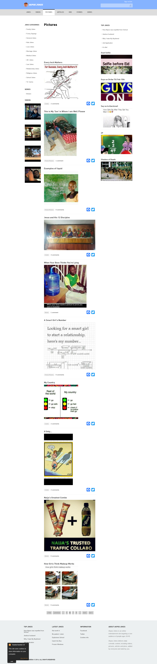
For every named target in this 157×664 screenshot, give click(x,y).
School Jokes (30, 77)
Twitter (82, 634)
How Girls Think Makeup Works (59, 564)
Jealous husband (108, 34)
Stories (79, 12)
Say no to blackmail (109, 106)
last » (91, 613)
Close (25, 645)
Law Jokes (30, 64)
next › (85, 613)
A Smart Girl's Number (55, 320)
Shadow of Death (108, 160)
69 (102, 133)
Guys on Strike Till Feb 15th (113, 80)
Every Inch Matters (53, 63)
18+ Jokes (29, 60)
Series (89, 12)
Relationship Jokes (32, 69)
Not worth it (56, 630)
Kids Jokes (30, 42)
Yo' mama (29, 82)
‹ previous (56, 613)
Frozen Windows (57, 644)
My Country (49, 383)
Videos (38, 12)
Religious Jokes (31, 73)
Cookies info (84, 637)
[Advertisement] (70, 44)
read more (11, 662)
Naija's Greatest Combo (55, 498)
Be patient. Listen (58, 634)
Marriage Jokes (31, 51)
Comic (47, 104)
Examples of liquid (53, 169)
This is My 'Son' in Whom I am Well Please (64, 112)
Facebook (83, 630)
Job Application (108, 43)
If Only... (48, 432)
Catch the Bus (57, 641)
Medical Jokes (31, 55)
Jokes (28, 12)
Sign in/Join (128, 1)
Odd (70, 12)
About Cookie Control (10, 645)
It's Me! (105, 47)
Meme (46, 312)
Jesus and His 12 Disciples (57, 218)
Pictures (48, 12)
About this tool (24, 658)
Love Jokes (30, 47)
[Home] (33, 7)
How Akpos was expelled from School (115, 30)
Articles (60, 12)
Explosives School (58, 637)
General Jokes (31, 38)
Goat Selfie (106, 53)
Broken (28, 94)
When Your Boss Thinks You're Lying (61, 263)
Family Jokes (30, 29)
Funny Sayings (31, 33)
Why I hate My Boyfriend (111, 38)
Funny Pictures (49, 161)
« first (49, 613)
